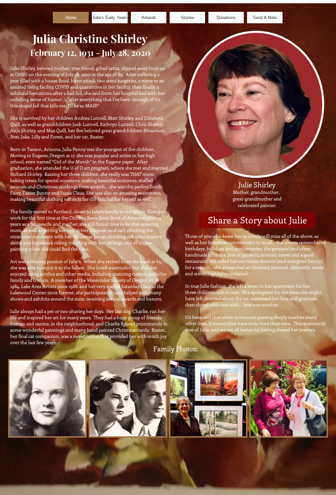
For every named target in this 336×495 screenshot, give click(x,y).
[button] (47, 398)
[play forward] (319, 398)
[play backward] (16, 398)
